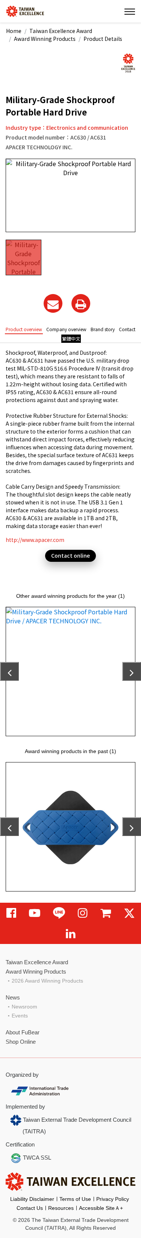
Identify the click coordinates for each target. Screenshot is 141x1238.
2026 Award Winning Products (47, 980)
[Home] (25, 11)
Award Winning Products (45, 38)
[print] (80, 303)
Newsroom (24, 1006)
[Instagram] (83, 913)
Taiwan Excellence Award (60, 31)
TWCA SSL (36, 1157)
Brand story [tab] (103, 329)
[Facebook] (11, 913)
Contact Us (30, 1208)
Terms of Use (75, 1199)
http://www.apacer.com (35, 539)
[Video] (34, 913)
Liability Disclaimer (32, 1199)
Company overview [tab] (66, 329)
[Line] (59, 913)
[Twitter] (129, 913)
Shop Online (21, 1041)
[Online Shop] (105, 913)
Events (20, 1015)
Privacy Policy (112, 1199)
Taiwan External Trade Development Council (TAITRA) (76, 1125)
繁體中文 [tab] (71, 338)
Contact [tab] (127, 329)
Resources (61, 1208)
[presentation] (9, 671)
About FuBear (22, 1032)
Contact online (70, 555)
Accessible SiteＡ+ (101, 1208)
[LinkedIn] (71, 933)
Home (13, 31)
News (13, 997)
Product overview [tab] (24, 329)
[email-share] (53, 303)
